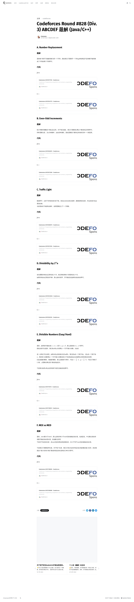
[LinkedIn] (93, 510)
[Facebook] (90, 510)
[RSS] (20, 598)
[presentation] (54, 346)
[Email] (96, 510)
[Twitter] (127, 3)
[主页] (7, 3)
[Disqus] (67, 539)
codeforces (44, 510)
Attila (117, 598)
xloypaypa (44, 36)
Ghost (111, 598)
